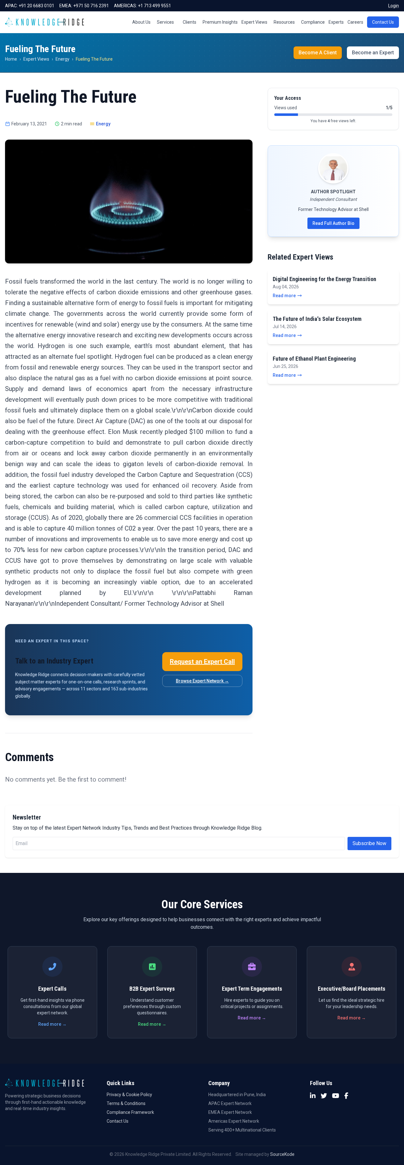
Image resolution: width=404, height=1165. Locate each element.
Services (165, 22)
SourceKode (282, 1154)
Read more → (52, 1024)
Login (393, 5)
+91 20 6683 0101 (36, 5)
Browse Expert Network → (202, 680)
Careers (355, 22)
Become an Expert (373, 53)
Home (11, 59)
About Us (141, 22)
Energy (62, 59)
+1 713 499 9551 (154, 5)
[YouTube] (335, 1095)
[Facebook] (346, 1095)
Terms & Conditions (126, 1103)
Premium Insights (220, 22)
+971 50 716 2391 (91, 5)
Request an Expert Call (202, 661)
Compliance (313, 22)
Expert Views (254, 22)
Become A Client (318, 53)
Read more (284, 295)
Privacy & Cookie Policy (129, 1094)
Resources (284, 22)
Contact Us (383, 22)
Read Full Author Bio (333, 223)
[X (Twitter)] (324, 1095)
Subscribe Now (369, 843)
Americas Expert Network (233, 1121)
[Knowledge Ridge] (44, 22)
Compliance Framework (130, 1112)
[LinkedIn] (313, 1095)
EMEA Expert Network (230, 1112)
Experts (336, 22)
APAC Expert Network (230, 1103)
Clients (189, 22)
